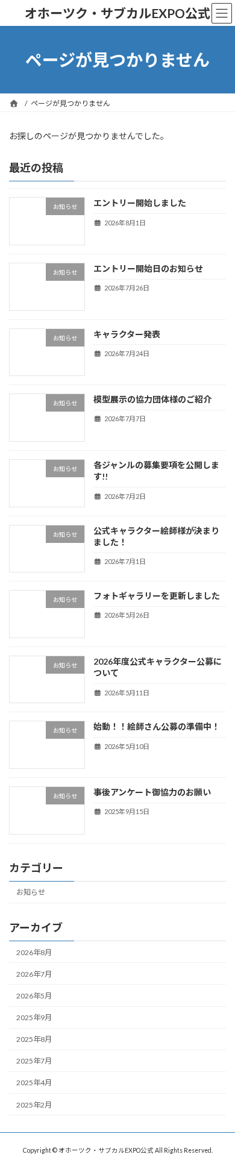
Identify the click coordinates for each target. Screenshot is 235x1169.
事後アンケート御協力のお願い (152, 792)
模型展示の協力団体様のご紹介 (152, 399)
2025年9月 (34, 1017)
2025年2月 (34, 1104)
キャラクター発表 (126, 334)
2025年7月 (34, 1061)
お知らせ (30, 892)
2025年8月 (34, 1039)
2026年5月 (34, 995)
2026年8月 (34, 952)
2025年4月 (34, 1083)
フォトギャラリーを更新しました (156, 596)
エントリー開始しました (139, 203)
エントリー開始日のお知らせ (148, 268)
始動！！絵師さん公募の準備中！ (156, 727)
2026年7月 (34, 974)
